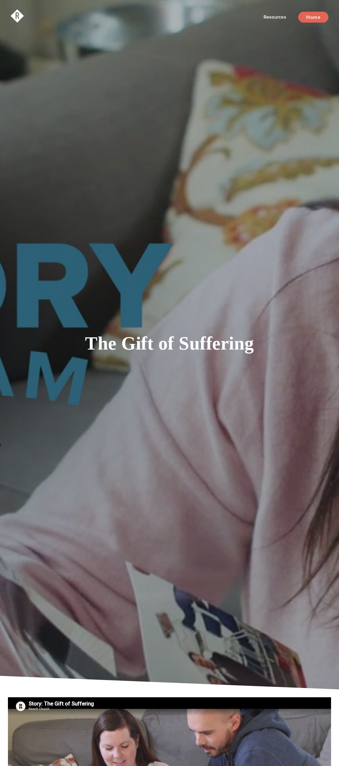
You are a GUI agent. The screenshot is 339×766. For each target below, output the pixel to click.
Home (313, 17)
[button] (275, 17)
